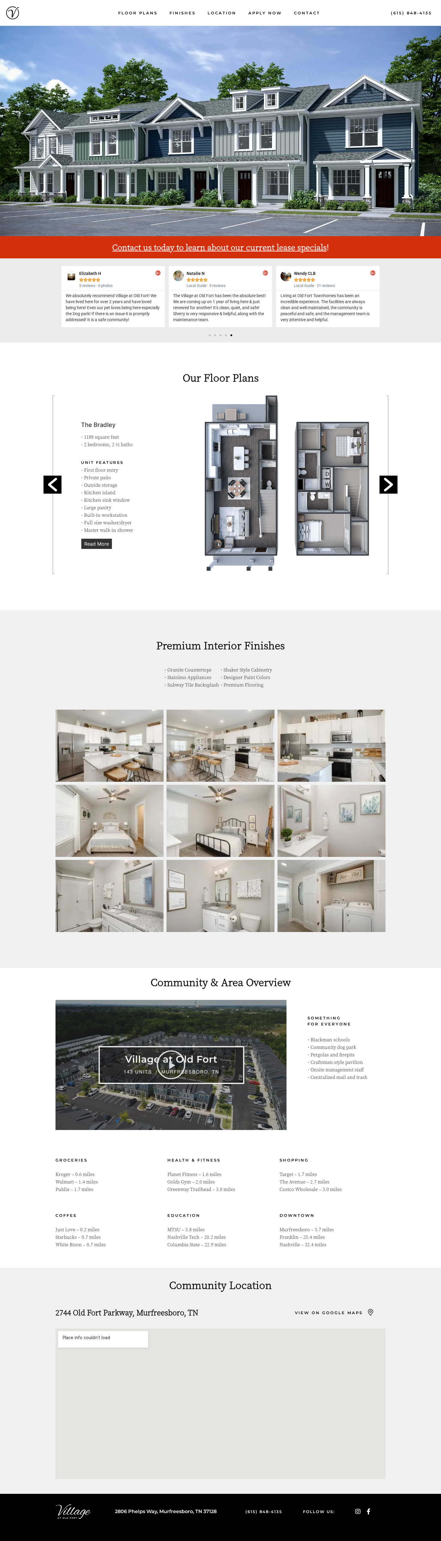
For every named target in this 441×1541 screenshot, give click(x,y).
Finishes (183, 13)
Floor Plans (138, 13)
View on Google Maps (329, 1312)
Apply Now (265, 13)
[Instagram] (358, 1512)
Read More (96, 544)
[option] (221, 484)
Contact (307, 13)
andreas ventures (200, 1525)
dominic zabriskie (240, 1525)
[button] (59, 297)
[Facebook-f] (368, 1512)
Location (222, 13)
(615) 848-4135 (411, 13)
